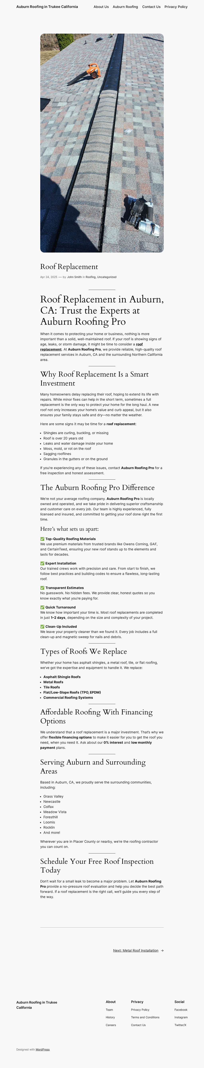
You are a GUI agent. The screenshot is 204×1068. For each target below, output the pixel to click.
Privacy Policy (176, 7)
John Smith (74, 277)
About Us (101, 7)
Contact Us (151, 7)
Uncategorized (107, 277)
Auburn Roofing (125, 7)
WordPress (43, 1049)
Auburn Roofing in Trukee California (47, 7)
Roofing (91, 277)
